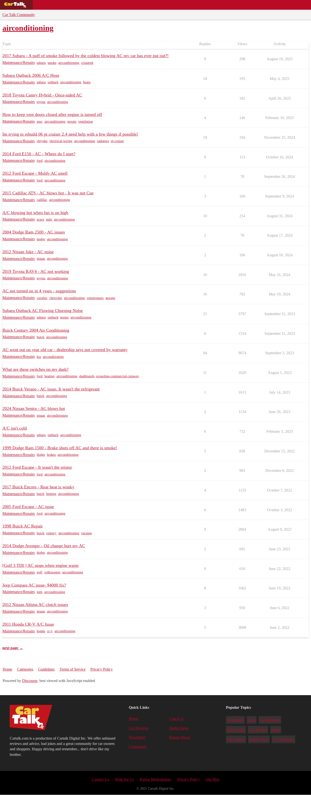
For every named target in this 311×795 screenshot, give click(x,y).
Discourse (29, 681)
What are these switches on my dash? (35, 369)
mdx (49, 219)
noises (64, 317)
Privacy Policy (101, 669)
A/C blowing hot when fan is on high (35, 212)
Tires (251, 720)
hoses (86, 82)
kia (39, 357)
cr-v (49, 631)
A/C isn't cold (14, 428)
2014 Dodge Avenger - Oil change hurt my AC (43, 545)
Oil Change (236, 739)
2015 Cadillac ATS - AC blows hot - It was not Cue (48, 192)
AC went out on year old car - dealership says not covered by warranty (65, 349)
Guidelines (46, 669)
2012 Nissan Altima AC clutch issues (35, 604)
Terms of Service (73, 669)
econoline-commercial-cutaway (117, 376)
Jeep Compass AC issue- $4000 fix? (34, 585)
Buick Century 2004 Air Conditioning (35, 330)
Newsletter (137, 737)
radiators (103, 141)
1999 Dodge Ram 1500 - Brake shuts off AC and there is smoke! (59, 447)
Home (7, 669)
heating (49, 376)
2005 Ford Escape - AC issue (28, 506)
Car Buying (258, 729)
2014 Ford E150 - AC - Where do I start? (38, 153)
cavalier (42, 298)
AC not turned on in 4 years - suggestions (39, 290)
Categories (25, 669)
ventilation (85, 121)
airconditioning (68, 63)
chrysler (42, 141)
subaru (41, 63)
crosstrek (87, 63)
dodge (41, 239)
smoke (52, 63)
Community (162, 5)
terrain (71, 121)
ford (40, 161)
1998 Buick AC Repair (22, 526)
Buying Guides (50, 5)
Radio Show (179, 728)
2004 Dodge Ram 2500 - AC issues (33, 232)
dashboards (86, 376)
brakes (51, 455)
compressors (95, 298)
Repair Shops (133, 5)
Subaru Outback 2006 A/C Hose (30, 75)
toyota (41, 102)
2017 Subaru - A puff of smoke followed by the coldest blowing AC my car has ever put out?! (85, 55)
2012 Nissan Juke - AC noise (28, 251)
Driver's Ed (236, 729)
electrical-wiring (61, 141)
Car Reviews (101, 5)
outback (53, 82)
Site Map (212, 779)
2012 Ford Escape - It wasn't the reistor (37, 467)
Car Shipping (269, 720)
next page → (12, 648)
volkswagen (52, 572)
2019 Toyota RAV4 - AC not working (35, 271)
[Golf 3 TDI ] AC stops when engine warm (40, 565)
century (51, 533)
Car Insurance (283, 739)
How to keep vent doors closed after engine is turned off (52, 114)
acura (40, 219)
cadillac (42, 200)
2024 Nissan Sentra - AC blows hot (33, 408)
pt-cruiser (117, 141)
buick (40, 337)
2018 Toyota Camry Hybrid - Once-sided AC (42, 95)
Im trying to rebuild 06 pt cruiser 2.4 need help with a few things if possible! (70, 134)
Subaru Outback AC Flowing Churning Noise (42, 310)
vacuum (86, 533)
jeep (39, 592)
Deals (76, 5)
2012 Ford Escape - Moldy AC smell (35, 173)
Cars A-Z (189, 5)
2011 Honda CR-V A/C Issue (28, 624)
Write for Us (124, 779)
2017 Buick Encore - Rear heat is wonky (38, 486)
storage (110, 298)
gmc (40, 121)
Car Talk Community (18, 15)
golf (39, 572)
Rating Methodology (156, 779)
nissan (41, 258)
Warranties (235, 720)
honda (41, 631)
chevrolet (55, 298)
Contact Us (100, 779)
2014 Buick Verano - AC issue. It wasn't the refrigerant (51, 389)
